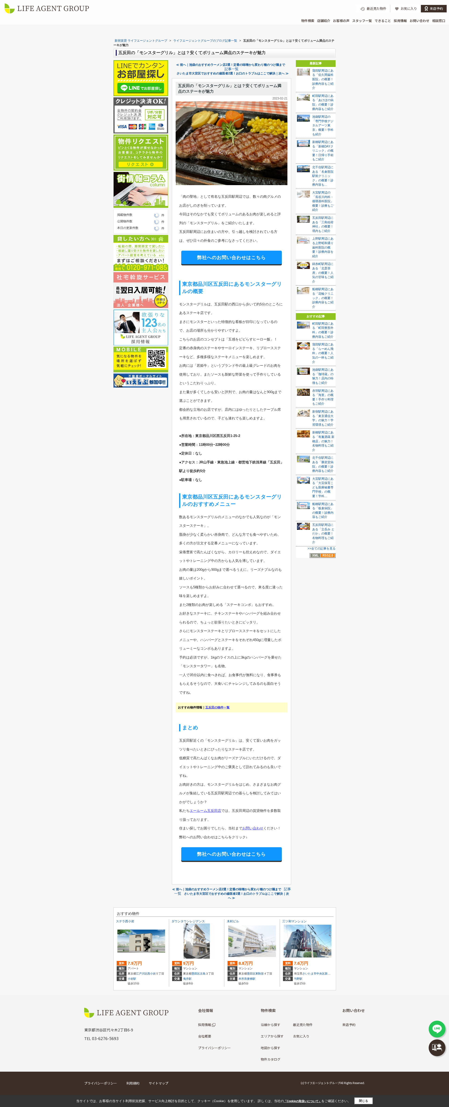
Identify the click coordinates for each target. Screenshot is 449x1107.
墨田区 (196, 973)
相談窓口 (438, 20)
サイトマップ (158, 1083)
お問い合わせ (419, 20)
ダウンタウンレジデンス (188, 921)
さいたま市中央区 (313, 973)
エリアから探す (272, 1036)
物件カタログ (270, 1059)
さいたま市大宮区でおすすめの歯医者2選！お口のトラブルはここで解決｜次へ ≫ (233, 73)
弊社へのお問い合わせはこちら (231, 257)
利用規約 (132, 1083)
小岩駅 (132, 978)
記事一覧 (231, 69)
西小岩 (151, 973)
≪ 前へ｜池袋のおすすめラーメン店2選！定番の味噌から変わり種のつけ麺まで (230, 64)
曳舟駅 (187, 978)
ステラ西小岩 (125, 921)
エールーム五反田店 (205, 811)
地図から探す (270, 1047)
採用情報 (400, 20)
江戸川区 (141, 973)
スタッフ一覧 (362, 20)
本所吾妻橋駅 (247, 978)
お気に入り (301, 1036)
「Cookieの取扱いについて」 (302, 1101)
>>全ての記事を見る (322, 548)
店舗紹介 (323, 20)
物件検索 (307, 20)
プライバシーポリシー (214, 1047)
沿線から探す (270, 1024)
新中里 (329, 973)
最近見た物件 (303, 1024)
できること (383, 20)
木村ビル (233, 921)
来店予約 (348, 1024)
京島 (203, 973)
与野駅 (298, 978)
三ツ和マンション (294, 921)
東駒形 (259, 973)
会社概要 (204, 1036)
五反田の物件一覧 (217, 707)
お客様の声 (341, 20)
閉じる (363, 1101)
